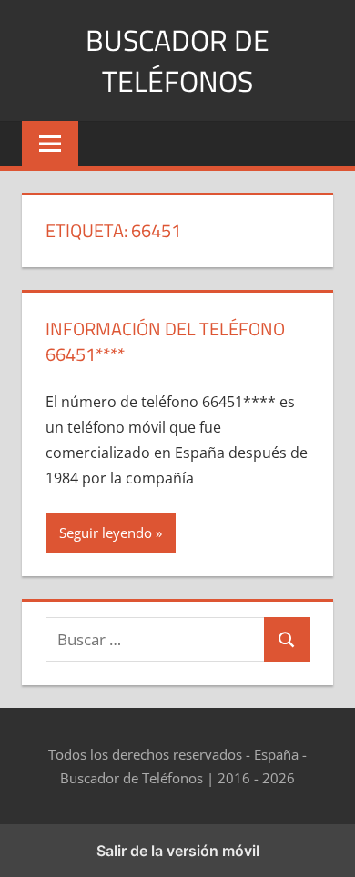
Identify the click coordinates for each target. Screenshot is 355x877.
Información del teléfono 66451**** (165, 341)
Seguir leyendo (105, 532)
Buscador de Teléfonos (177, 60)
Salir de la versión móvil (177, 851)
